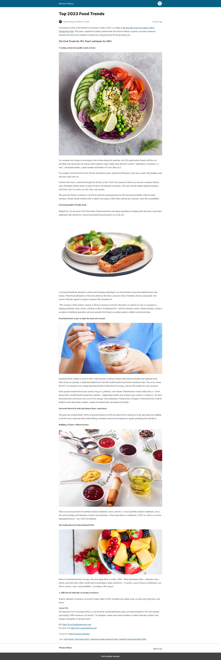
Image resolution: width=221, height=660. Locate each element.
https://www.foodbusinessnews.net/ (77, 624)
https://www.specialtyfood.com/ (84, 628)
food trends (69, 639)
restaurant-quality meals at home (104, 639)
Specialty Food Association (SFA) (132, 639)
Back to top (157, 649)
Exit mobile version (110, 656)
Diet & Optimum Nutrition (79, 634)
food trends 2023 (82, 639)
